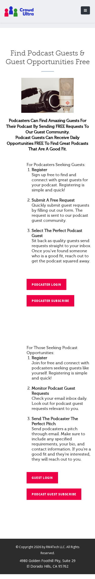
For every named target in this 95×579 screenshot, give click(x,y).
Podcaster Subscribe (50, 301)
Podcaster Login (46, 284)
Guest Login (42, 478)
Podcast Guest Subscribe (54, 494)
